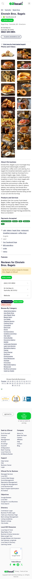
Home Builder (8, 338)
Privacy (17, 571)
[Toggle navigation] (29, 3)
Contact (19, 444)
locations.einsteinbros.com (12, 37)
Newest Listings (6, 521)
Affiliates (20, 440)
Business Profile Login (8, 513)
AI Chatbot (4, 491)
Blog (18, 446)
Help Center (5, 461)
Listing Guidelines (6, 519)
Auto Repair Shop (9, 315)
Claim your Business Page (9, 515)
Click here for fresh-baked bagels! (14, 44)
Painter (6, 350)
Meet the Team (22, 435)
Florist (6, 329)
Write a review (8, 20)
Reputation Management (9, 482)
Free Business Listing (24, 416)
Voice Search (5, 504)
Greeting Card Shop (10, 334)
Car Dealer (7, 319)
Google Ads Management (9, 484)
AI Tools (3, 442)
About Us (20, 433)
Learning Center (6, 544)
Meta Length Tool (6, 536)
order (5, 248)
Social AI (3, 446)
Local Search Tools (7, 530)
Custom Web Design (7, 478)
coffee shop (22, 233)
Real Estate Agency (10, 365)
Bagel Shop (16, 10)
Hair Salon (7, 336)
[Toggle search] (3, 3)
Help (18, 442)
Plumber (6, 360)
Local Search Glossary (8, 542)
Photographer (8, 356)
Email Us (8, 414)
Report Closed (6, 304)
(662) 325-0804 (9, 283)
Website (7, 295)
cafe (4, 230)
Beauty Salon (8, 317)
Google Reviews (6, 497)
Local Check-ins (6, 452)
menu (5, 251)
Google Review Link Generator (11, 538)
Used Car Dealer (9, 371)
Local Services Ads (7, 486)
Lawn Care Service (9, 346)
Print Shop (7, 363)
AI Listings (4, 444)
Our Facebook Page (10, 242)
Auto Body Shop (9, 313)
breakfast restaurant (10, 233)
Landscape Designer (10, 344)
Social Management (7, 480)
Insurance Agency (9, 340)
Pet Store (7, 354)
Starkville (8, 10)
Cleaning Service (9, 321)
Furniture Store (9, 332)
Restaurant (7, 367)
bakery (9, 230)
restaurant (25, 230)
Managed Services (7, 474)
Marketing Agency (10, 348)
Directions (22, 24)
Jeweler (6, 342)
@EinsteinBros (8, 245)
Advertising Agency (10, 311)
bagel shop (16, 230)
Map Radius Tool (6, 532)
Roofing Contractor (10, 369)
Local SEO (4, 476)
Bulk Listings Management (9, 517)
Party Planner (8, 352)
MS (2, 10)
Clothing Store (8, 323)
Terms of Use (24, 571)
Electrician (7, 327)
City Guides (4, 523)
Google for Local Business (9, 502)
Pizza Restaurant (9, 358)
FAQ (2, 463)
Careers (19, 437)
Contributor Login (7, 511)
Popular (3, 381)
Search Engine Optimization (10, 488)
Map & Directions (7, 301)
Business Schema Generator (10, 534)
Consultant (7, 325)
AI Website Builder (7, 454)
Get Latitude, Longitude (8, 540)
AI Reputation (5, 448)
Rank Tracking (5, 450)
